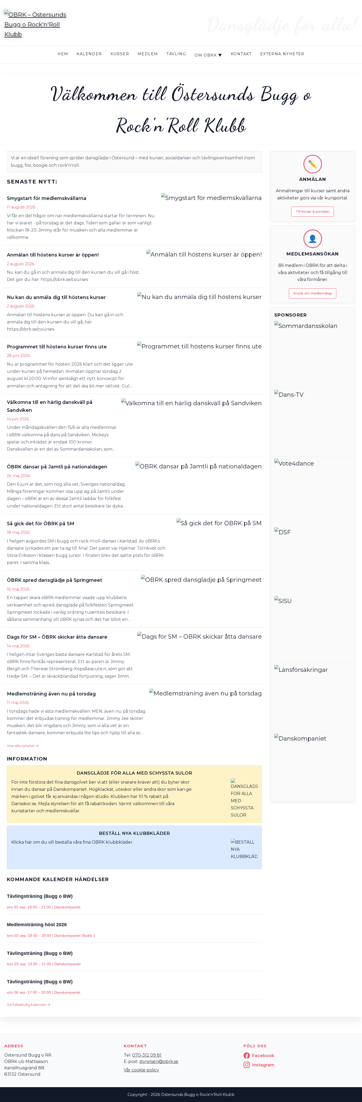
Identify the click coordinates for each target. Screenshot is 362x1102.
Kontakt (241, 54)
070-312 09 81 (146, 1055)
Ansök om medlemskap (312, 293)
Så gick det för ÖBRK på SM (40, 523)
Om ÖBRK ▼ (208, 55)
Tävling (176, 54)
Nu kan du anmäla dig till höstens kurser (56, 297)
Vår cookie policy (141, 1070)
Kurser (120, 54)
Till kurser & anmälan (312, 211)
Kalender (89, 54)
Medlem (148, 54)
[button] (134, 217)
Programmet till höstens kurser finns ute (57, 346)
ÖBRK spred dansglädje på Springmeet (54, 580)
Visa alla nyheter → (23, 746)
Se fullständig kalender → (28, 1004)
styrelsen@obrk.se (158, 1061)
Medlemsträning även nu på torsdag (51, 694)
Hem (63, 54)
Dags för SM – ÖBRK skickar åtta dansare (57, 637)
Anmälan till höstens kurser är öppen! (53, 255)
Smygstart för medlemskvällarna (46, 198)
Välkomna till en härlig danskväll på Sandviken (49, 406)
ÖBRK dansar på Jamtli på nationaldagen (57, 466)
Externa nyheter (282, 54)
